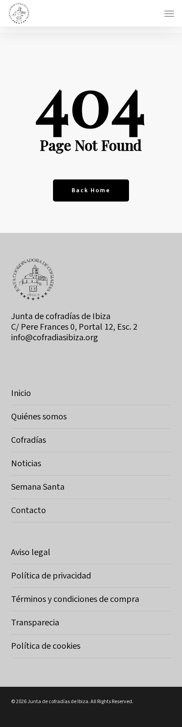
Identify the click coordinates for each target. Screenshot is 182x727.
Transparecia (35, 623)
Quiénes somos (39, 417)
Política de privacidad (51, 576)
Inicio (21, 393)
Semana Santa (37, 487)
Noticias (26, 463)
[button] (169, 13)
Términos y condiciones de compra (75, 599)
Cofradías (28, 440)
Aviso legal (30, 552)
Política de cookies (45, 646)
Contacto (28, 510)
